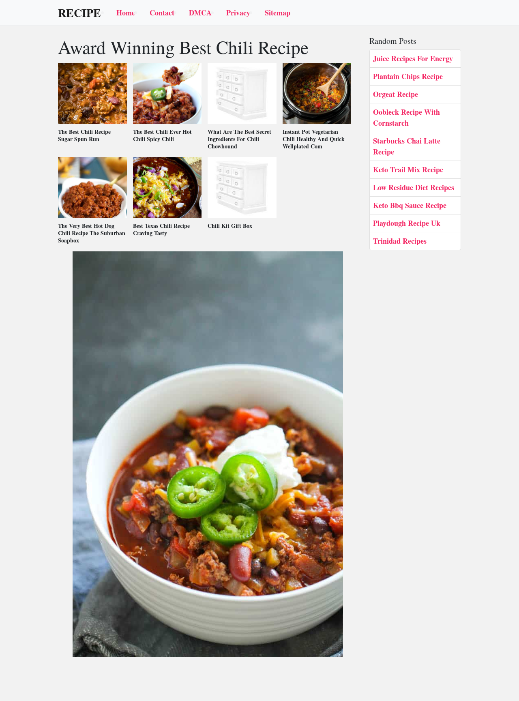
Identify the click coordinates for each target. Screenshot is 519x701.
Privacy (238, 12)
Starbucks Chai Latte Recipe (406, 146)
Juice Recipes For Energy (413, 58)
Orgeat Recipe (395, 94)
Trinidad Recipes (400, 241)
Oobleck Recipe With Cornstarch (406, 117)
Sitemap (277, 12)
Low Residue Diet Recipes (413, 187)
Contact (162, 12)
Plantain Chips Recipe (408, 76)
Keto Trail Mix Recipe (408, 169)
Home (125, 12)
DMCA (200, 12)
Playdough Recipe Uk (406, 223)
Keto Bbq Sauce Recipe (409, 205)
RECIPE (79, 13)
